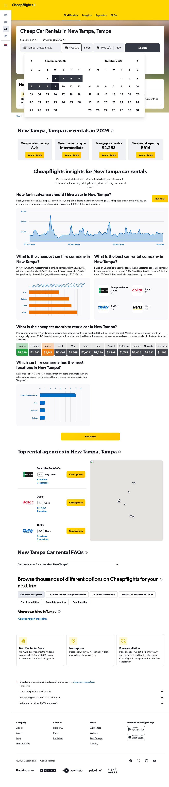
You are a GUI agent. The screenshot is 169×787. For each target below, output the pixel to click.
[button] (5, 5)
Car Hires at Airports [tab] (31, 594)
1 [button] (47, 78)
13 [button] (31, 94)
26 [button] (79, 102)
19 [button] (79, 94)
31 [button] (137, 110)
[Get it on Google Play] (136, 729)
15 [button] (47, 94)
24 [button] (63, 102)
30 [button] (55, 110)
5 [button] (79, 78)
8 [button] (47, 86)
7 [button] (39, 86)
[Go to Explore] (5, 36)
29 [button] (47, 110)
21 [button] (39, 102)
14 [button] (39, 94)
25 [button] (71, 102)
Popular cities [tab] (80, 602)
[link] (34, 155)
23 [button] (55, 102)
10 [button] (63, 86)
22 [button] (47, 102)
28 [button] (39, 110)
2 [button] (55, 78)
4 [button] (71, 78)
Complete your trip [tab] (56, 602)
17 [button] (63, 94)
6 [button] (31, 86)
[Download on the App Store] (136, 737)
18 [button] (71, 94)
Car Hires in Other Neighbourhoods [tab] (67, 594)
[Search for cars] (5, 29)
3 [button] (63, 78)
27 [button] (31, 110)
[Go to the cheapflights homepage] (24, 5)
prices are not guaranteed (83, 682)
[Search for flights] (5, 15)
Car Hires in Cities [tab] (29, 602)
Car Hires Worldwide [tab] (104, 594)
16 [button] (55, 94)
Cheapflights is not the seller (35, 691)
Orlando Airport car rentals (32, 618)
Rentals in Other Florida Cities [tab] (137, 594)
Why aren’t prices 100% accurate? (39, 703)
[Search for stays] (5, 22)
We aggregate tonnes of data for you (40, 697)
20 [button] (31, 102)
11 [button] (71, 86)
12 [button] (79, 86)
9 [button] (55, 86)
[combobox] (29, 39)
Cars (18, 116)
